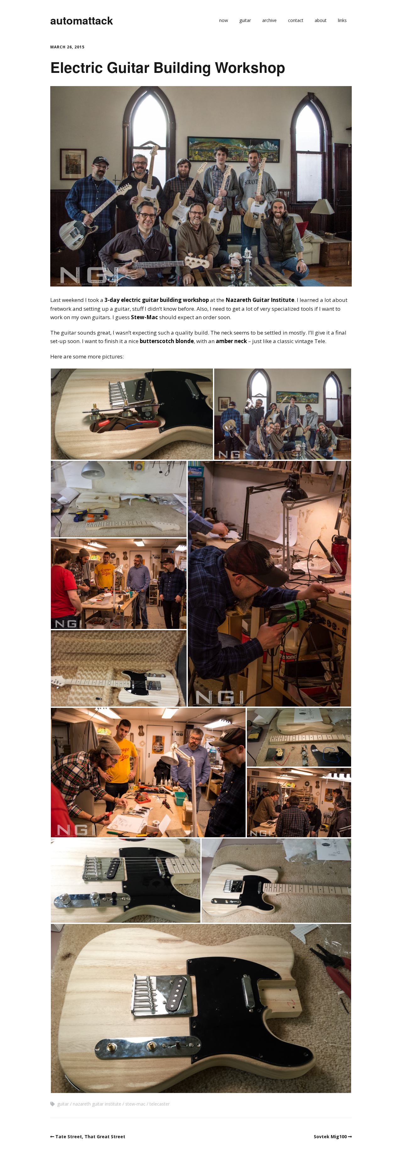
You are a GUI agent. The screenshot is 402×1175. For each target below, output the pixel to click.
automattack (81, 20)
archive (269, 20)
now (223, 20)
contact (295, 20)
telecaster (159, 1104)
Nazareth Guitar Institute (259, 299)
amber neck (231, 341)
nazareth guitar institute (97, 1104)
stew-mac (135, 1104)
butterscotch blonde (167, 341)
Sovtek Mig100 (330, 1136)
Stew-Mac (144, 317)
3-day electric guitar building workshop (157, 299)
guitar (245, 20)
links (342, 20)
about (321, 20)
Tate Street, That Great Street (90, 1136)
